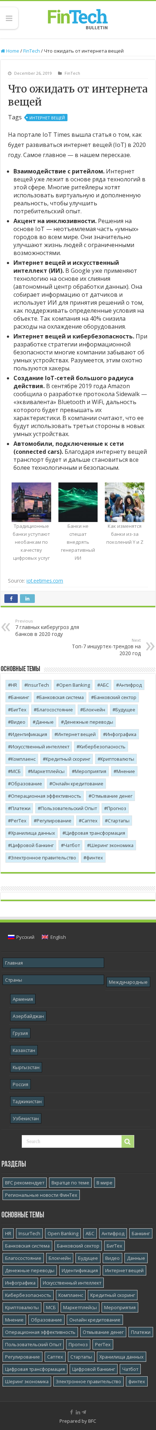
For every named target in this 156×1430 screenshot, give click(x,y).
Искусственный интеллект (40, 746)
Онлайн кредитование (77, 783)
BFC (92, 1421)
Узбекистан (26, 1118)
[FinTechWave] (85, 1412)
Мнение (125, 771)
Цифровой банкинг (32, 845)
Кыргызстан (26, 1067)
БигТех (18, 709)
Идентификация (29, 734)
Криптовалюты (117, 759)
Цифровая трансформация (95, 833)
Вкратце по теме (70, 1182)
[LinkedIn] (78, 1412)
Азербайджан (28, 1016)
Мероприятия (90, 771)
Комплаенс (23, 759)
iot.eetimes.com (44, 580)
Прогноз (116, 808)
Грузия (20, 1033)
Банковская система (61, 697)
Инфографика (121, 734)
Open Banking (74, 685)
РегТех (18, 820)
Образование (26, 783)
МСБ (16, 771)
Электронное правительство (43, 857)
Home (12, 51)
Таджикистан (27, 1101)
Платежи (20, 808)
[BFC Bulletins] (78, 18)
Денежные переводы (88, 722)
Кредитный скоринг (68, 759)
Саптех (90, 820)
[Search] (128, 1141)
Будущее (125, 709)
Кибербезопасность (102, 746)
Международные (128, 982)
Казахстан (24, 1050)
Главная (14, 963)
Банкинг (20, 697)
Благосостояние (55, 709)
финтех (94, 857)
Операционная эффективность (46, 796)
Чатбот (72, 845)
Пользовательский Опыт (69, 808)
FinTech (31, 51)
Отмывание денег (111, 796)
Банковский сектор (115, 697)
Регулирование (54, 820)
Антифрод (130, 685)
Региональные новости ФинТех (41, 1195)
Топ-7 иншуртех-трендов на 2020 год (106, 647)
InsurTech (38, 685)
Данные (45, 722)
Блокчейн (94, 709)
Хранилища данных (33, 833)
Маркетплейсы (48, 771)
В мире (104, 1182)
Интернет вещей (47, 117)
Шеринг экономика (112, 845)
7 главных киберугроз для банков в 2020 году (47, 627)
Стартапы (119, 820)
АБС (104, 685)
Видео (18, 722)
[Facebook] (71, 1412)
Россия (20, 1084)
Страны (13, 980)
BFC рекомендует (24, 1182)
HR (14, 685)
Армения (23, 999)
